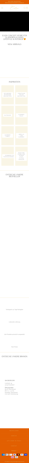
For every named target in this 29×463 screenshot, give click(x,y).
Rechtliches (14, 430)
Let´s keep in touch (14, 440)
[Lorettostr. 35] (14, 401)
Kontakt (14, 445)
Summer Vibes (8, 29)
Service (14, 435)
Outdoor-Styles (9, 26)
